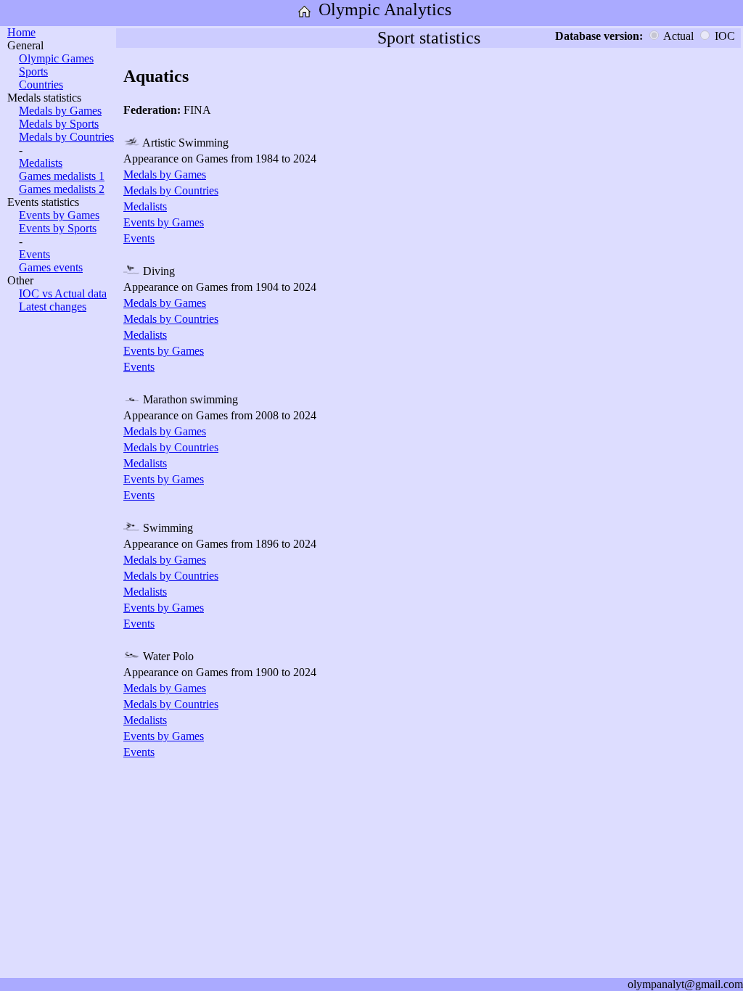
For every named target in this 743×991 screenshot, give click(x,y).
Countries (41, 84)
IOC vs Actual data (63, 293)
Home (21, 32)
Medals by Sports (59, 124)
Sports (33, 71)
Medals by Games (60, 110)
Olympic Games (56, 58)
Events (34, 254)
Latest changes (52, 306)
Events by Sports (58, 228)
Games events (51, 267)
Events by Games (59, 215)
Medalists (40, 163)
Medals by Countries (66, 137)
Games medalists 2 (61, 189)
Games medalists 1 (61, 176)
